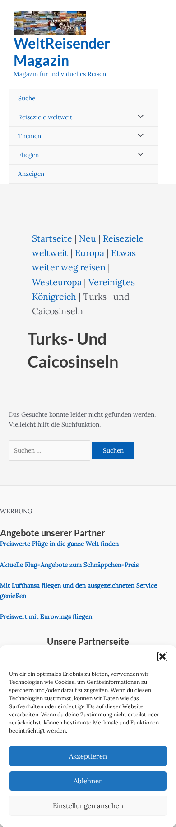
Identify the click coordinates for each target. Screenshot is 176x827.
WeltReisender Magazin (62, 51)
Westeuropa (57, 282)
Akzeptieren (88, 756)
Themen (29, 136)
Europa (89, 252)
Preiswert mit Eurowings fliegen (46, 616)
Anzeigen (31, 174)
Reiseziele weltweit (45, 117)
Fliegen (28, 155)
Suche (26, 98)
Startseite (52, 238)
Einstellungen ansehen (88, 805)
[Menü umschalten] (138, 117)
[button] (162, 656)
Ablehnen (88, 781)
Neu (87, 238)
